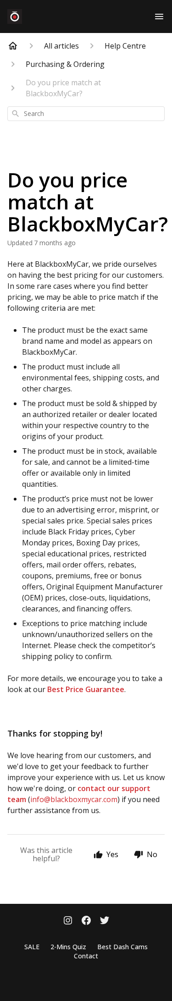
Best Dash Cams (122, 946)
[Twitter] (104, 921)
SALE (31, 946)
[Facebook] (86, 921)
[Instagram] (67, 921)
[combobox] (86, 113)
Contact (86, 956)
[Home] (12, 45)
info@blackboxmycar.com (73, 799)
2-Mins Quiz (68, 946)
